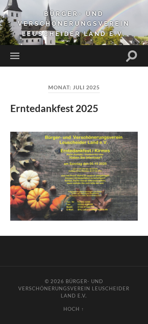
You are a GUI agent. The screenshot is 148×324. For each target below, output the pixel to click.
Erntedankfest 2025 (54, 108)
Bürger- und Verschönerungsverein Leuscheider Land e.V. (74, 23)
